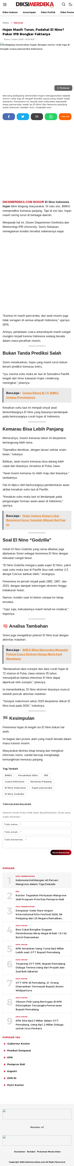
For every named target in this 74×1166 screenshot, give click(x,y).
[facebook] (9, 116)
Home (6, 23)
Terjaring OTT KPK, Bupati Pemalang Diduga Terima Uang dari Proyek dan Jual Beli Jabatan (40, 967)
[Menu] (5, 4)
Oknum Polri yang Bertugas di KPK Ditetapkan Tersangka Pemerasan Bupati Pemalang (39, 1005)
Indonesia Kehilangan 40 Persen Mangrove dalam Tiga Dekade (37, 882)
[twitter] (23, 116)
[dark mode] (70, 4)
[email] (37, 116)
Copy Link (65, 116)
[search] (63, 4)
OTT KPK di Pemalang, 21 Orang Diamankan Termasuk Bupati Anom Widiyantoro (40, 986)
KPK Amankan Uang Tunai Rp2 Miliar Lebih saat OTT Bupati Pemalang (40, 950)
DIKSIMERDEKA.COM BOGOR (24, 202)
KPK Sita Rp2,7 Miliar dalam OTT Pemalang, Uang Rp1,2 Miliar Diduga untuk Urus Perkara (39, 1024)
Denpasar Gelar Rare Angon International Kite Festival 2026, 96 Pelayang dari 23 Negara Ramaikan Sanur (39, 914)
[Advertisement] (37, 160)
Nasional (18, 23)
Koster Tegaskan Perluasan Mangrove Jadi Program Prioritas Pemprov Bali (41, 897)
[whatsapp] (51, 116)
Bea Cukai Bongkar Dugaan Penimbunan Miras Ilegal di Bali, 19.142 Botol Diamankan (41, 933)
